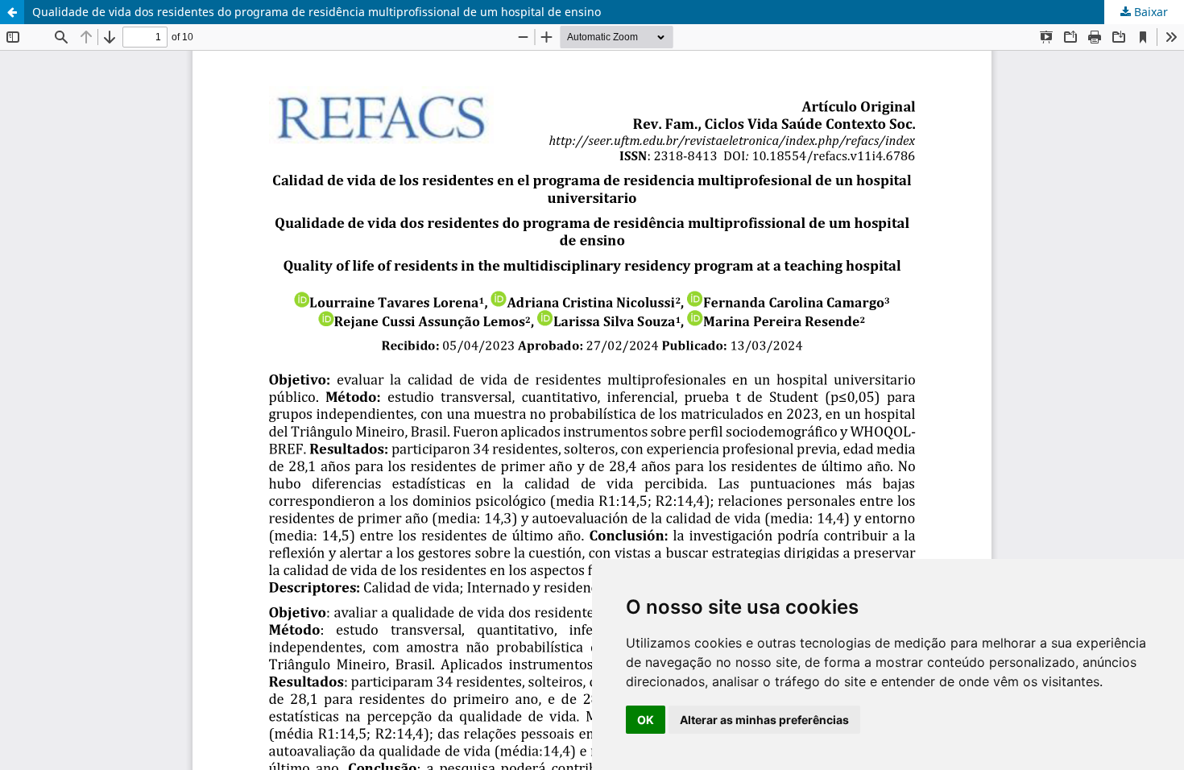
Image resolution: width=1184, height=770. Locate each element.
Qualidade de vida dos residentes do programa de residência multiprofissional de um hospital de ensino (316, 11)
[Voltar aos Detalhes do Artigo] (12, 12)
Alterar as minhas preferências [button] (764, 720)
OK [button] (645, 720)
